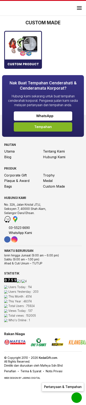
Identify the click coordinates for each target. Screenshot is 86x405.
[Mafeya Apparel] (15, 342)
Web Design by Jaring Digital (22, 378)
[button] (79, 8)
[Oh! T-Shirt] (38, 342)
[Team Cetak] (57, 342)
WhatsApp (44, 116)
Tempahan (43, 127)
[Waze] (7, 221)
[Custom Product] (23, 67)
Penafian (10, 371)
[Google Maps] (15, 221)
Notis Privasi (54, 371)
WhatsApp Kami (20, 233)
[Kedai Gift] (17, 8)
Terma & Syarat (30, 371)
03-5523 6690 (19, 228)
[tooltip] (7, 239)
